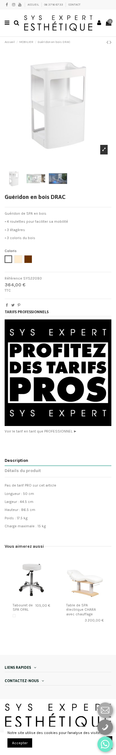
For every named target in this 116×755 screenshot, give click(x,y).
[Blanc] (14, 615)
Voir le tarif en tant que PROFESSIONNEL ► (41, 431)
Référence (13, 278)
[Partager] (7, 305)
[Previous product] (108, 42)
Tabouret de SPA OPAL (23, 607)
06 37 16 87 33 (54, 4)
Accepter (20, 743)
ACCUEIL (34, 4)
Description (16, 460)
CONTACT (74, 4)
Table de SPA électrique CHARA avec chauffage (81, 609)
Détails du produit (23, 470)
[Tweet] (13, 305)
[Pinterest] (19, 305)
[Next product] (110, 42)
